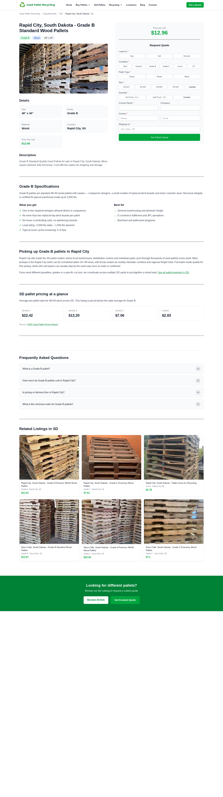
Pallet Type (125, 72)
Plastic (159, 77)
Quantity (123, 92)
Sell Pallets (99, 5)
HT (194, 66)
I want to (123, 51)
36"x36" (176, 87)
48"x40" (126, 87)
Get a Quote (195, 5)
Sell (159, 56)
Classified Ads (49, 13)
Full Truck (132, 97)
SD (60, 13)
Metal (187, 77)
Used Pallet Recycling (29, 13)
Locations (131, 5)
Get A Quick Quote (159, 137)
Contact (153, 5)
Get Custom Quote (125, 600)
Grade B (152, 66)
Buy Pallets (81, 5)
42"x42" (143, 87)
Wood (132, 77)
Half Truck (159, 97)
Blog (142, 5)
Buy (132, 56)
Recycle (187, 56)
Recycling (114, 5)
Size (121, 82)
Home (69, 5)
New (125, 66)
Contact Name (126, 103)
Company (165, 103)
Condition (124, 61)
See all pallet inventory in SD (173, 272)
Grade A (138, 66)
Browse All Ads (96, 600)
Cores (179, 66)
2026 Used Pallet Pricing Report (42, 324)
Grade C (166, 66)
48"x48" (159, 87)
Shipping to (125, 124)
